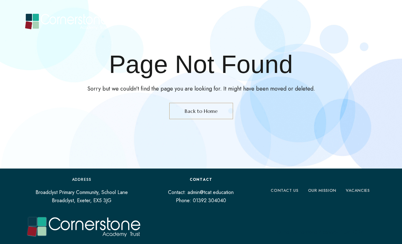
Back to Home (201, 111)
